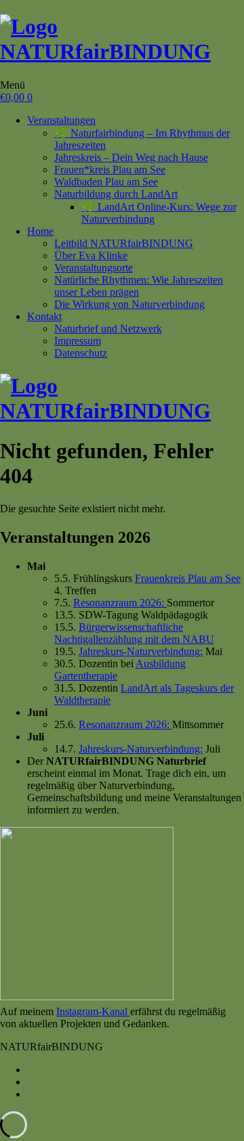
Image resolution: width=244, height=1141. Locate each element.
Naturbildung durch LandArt (116, 194)
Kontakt (44, 316)
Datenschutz (80, 353)
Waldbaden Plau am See (106, 181)
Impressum (77, 340)
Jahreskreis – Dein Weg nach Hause (131, 157)
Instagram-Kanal (93, 1011)
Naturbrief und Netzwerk (108, 328)
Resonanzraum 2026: (120, 602)
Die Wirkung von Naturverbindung (129, 304)
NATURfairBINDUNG (105, 51)
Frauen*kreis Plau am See (109, 169)
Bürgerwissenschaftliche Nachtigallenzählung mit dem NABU (134, 633)
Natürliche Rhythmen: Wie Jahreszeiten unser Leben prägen (138, 286)
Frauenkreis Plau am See (188, 578)
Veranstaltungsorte (93, 267)
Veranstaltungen (61, 120)
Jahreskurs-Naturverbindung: (141, 651)
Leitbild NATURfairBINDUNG (123, 243)
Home (40, 231)
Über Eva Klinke (90, 255)
